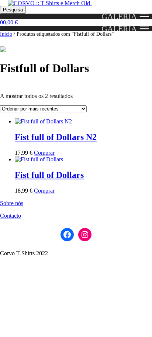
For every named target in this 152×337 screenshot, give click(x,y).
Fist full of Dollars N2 (56, 137)
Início (6, 34)
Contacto (10, 216)
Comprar (44, 153)
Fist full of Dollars (49, 175)
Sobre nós (11, 203)
